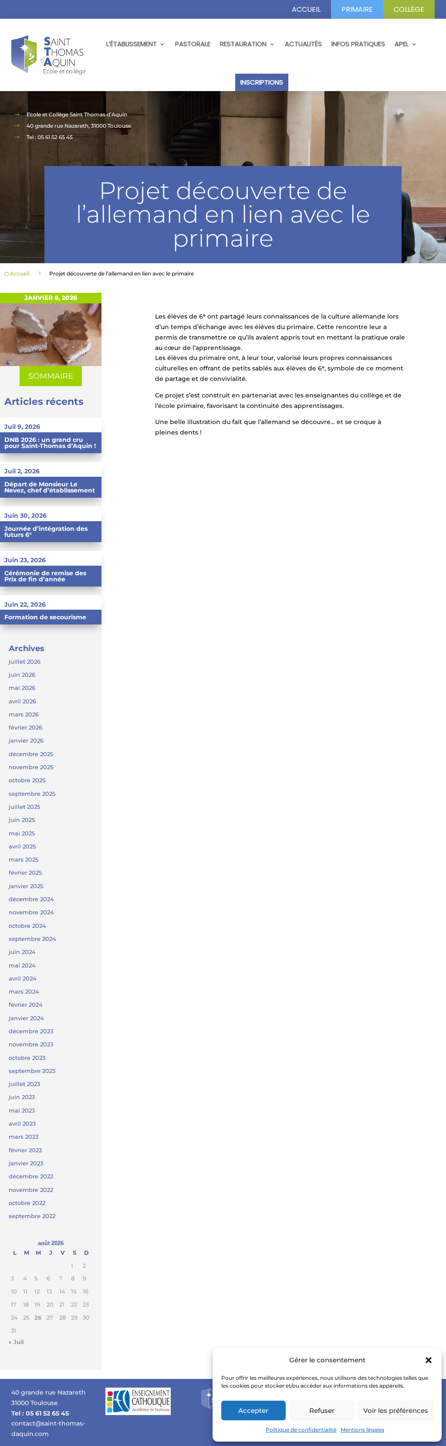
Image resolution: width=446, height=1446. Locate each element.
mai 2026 (22, 687)
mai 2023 (22, 1110)
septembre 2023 (32, 1070)
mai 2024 (22, 965)
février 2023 (25, 1150)
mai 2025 (22, 833)
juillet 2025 (24, 806)
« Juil (16, 1341)
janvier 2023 (26, 1163)
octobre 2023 (27, 1057)
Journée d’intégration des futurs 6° (46, 532)
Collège (409, 9)
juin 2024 (22, 951)
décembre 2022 (31, 1176)
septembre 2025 (32, 793)
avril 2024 (23, 978)
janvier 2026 (26, 740)
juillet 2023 (24, 1083)
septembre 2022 (32, 1215)
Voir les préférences (395, 1410)
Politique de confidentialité (301, 1429)
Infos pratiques (358, 43)
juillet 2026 (25, 661)
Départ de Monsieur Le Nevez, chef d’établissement (49, 487)
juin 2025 (22, 819)
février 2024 (26, 1004)
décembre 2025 (31, 753)
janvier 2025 (26, 886)
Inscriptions (261, 82)
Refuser (321, 1410)
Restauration (243, 43)
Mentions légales (362, 1429)
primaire (357, 9)
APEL (402, 43)
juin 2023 (22, 1096)
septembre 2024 (32, 938)
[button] (428, 1360)
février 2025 (25, 872)
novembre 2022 (31, 1189)
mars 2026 (24, 714)
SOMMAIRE (50, 376)
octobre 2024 (27, 925)
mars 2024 (24, 991)
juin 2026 (22, 674)
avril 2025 (22, 846)
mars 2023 (23, 1136)
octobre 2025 (27, 780)
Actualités (303, 43)
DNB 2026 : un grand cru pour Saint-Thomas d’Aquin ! (50, 443)
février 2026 (25, 727)
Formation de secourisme (45, 617)
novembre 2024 (31, 912)
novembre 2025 (31, 767)
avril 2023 (22, 1123)
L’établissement (131, 43)
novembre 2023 (31, 1044)
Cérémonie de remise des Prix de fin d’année (45, 576)
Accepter (253, 1410)
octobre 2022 (27, 1202)
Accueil (306, 9)
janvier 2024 (26, 1018)
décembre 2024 (31, 899)
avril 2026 (22, 701)
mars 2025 (23, 859)
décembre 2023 (31, 1031)
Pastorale (192, 43)
